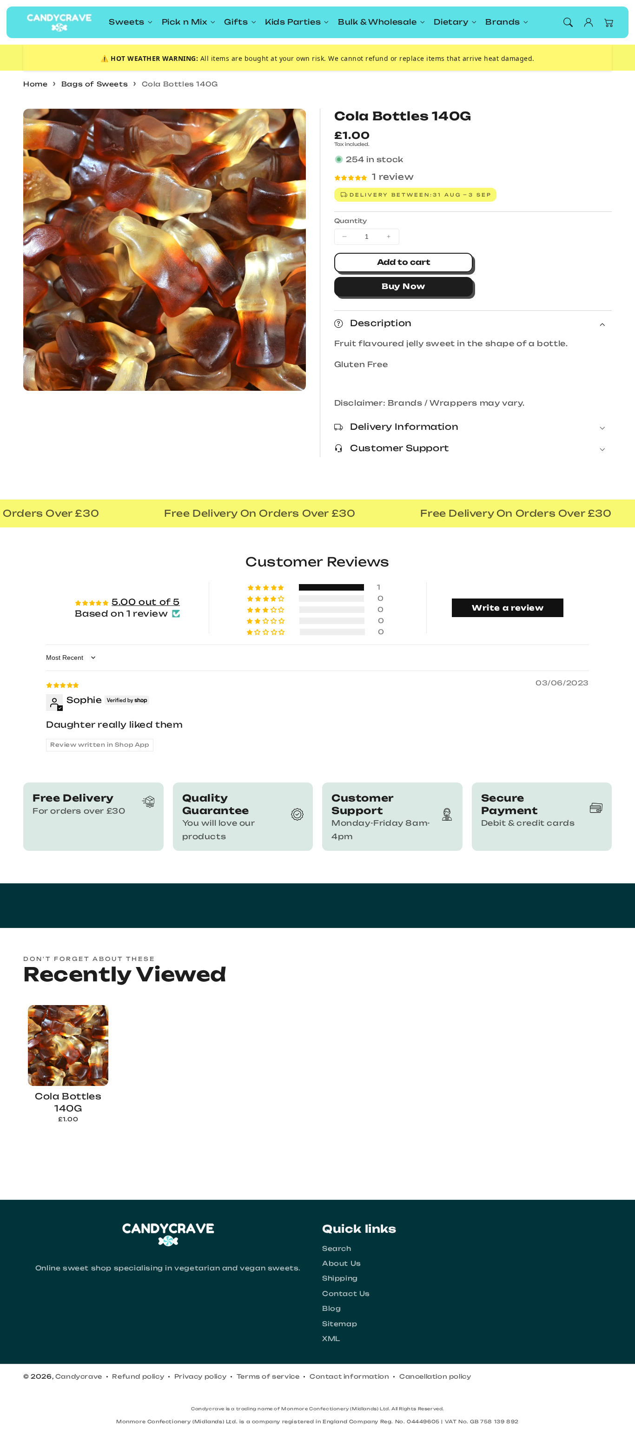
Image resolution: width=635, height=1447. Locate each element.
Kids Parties (293, 21)
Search (336, 1248)
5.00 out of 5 (146, 602)
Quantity (350, 220)
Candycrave (78, 1376)
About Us (341, 1263)
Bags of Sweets (94, 84)
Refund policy (138, 1376)
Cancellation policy (435, 1376)
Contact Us (346, 1293)
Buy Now (403, 286)
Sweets (127, 21)
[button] (568, 22)
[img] (62, 684)
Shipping (340, 1278)
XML (331, 1338)
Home (35, 84)
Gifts (236, 21)
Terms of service (268, 1376)
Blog (331, 1308)
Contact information (349, 1376)
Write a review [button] (507, 607)
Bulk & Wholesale (377, 21)
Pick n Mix (184, 21)
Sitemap (339, 1324)
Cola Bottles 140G (180, 84)
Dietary (451, 21)
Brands (502, 21)
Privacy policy (200, 1376)
